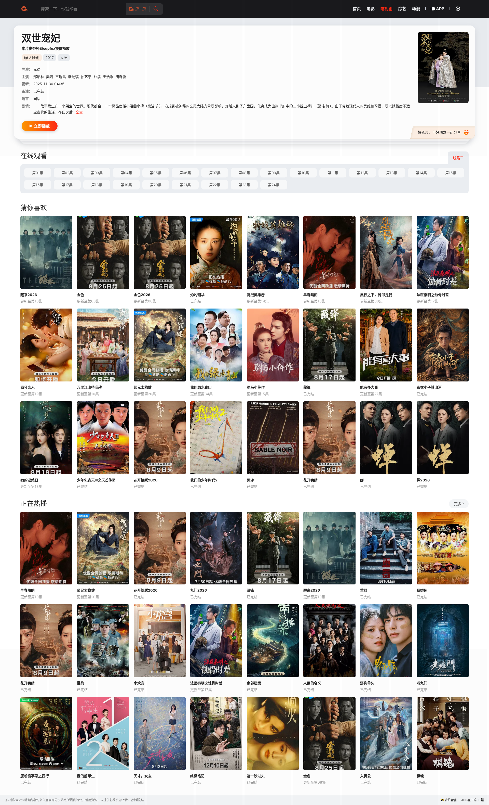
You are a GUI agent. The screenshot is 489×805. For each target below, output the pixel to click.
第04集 (126, 173)
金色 (80, 294)
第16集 (37, 185)
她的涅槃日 (29, 480)
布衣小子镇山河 (429, 387)
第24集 (273, 185)
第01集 (37, 173)
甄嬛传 (422, 590)
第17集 (67, 185)
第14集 (421, 173)
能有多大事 (369, 387)
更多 (457, 504)
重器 (363, 590)
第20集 (155, 185)
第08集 (244, 173)
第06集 (185, 173)
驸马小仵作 (256, 387)
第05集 (155, 173)
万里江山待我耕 (89, 387)
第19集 (126, 185)
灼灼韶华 (197, 294)
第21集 (185, 185)
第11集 (333, 173)
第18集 (96, 185)
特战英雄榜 (256, 294)
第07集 (215, 173)
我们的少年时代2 (204, 480)
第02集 (67, 173)
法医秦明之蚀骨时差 (433, 294)
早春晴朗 (310, 294)
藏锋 (306, 387)
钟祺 (97, 76)
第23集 (244, 185)
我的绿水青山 (201, 387)
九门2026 (198, 590)
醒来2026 (28, 294)
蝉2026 (423, 480)
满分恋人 (27, 387)
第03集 (97, 173)
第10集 (303, 173)
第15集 (450, 173)
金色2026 (142, 294)
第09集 (274, 173)
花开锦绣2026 (145, 480)
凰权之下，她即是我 (376, 294)
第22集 (214, 185)
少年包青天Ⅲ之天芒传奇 (96, 480)
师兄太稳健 (143, 387)
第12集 (362, 173)
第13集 (391, 173)
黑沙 (250, 480)
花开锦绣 (310, 480)
